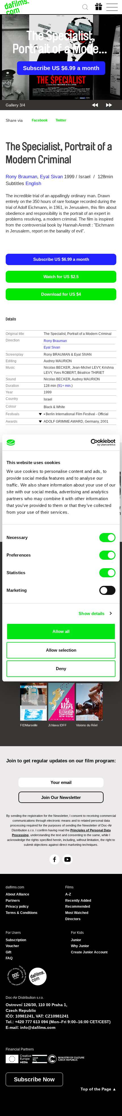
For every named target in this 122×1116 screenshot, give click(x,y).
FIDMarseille (28, 725)
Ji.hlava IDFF (57, 725)
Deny (61, 668)
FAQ (9, 958)
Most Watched (76, 913)
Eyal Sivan (51, 176)
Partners (13, 901)
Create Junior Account (89, 952)
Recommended (77, 907)
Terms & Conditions (21, 913)
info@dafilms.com (37, 1027)
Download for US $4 (61, 294)
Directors (73, 919)
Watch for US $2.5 (61, 276)
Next (109, 105)
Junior (76, 940)
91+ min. (64, 386)
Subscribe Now (34, 1079)
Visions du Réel (86, 725)
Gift (8, 952)
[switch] (107, 555)
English (33, 183)
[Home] (17, 7)
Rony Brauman (21, 176)
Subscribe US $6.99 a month (61, 68)
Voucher (12, 946)
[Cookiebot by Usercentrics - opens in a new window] (90, 442)
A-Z (68, 894)
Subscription (16, 940)
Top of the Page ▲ (98, 1089)
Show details (91, 613)
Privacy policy (17, 907)
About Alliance (17, 894)
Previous (95, 105)
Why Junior (80, 946)
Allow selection (61, 650)
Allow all (61, 631)
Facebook (40, 120)
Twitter (61, 120)
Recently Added (78, 901)
